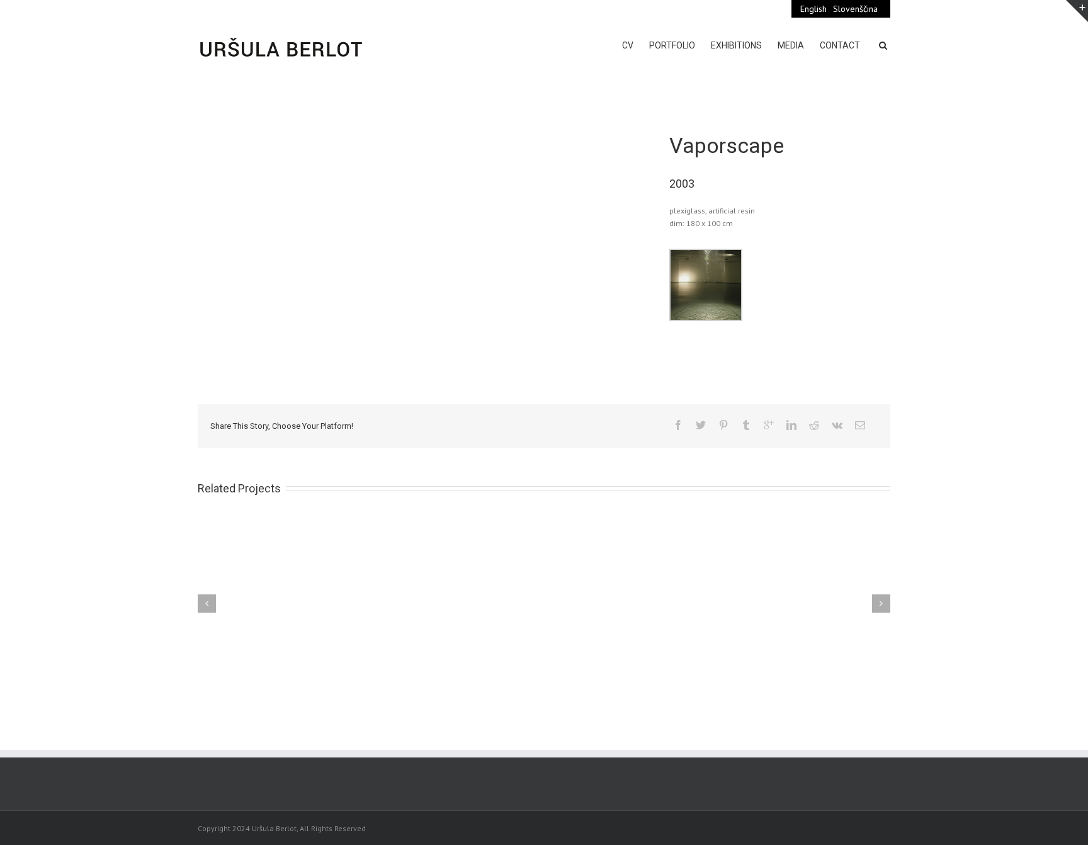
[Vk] (837, 425)
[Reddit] (814, 425)
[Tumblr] (746, 425)
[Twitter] (701, 425)
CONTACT (840, 45)
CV (627, 45)
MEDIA (791, 45)
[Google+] (769, 425)
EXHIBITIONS (736, 45)
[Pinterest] (723, 425)
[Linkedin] (791, 425)
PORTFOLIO (672, 45)
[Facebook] (678, 425)
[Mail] (860, 425)
